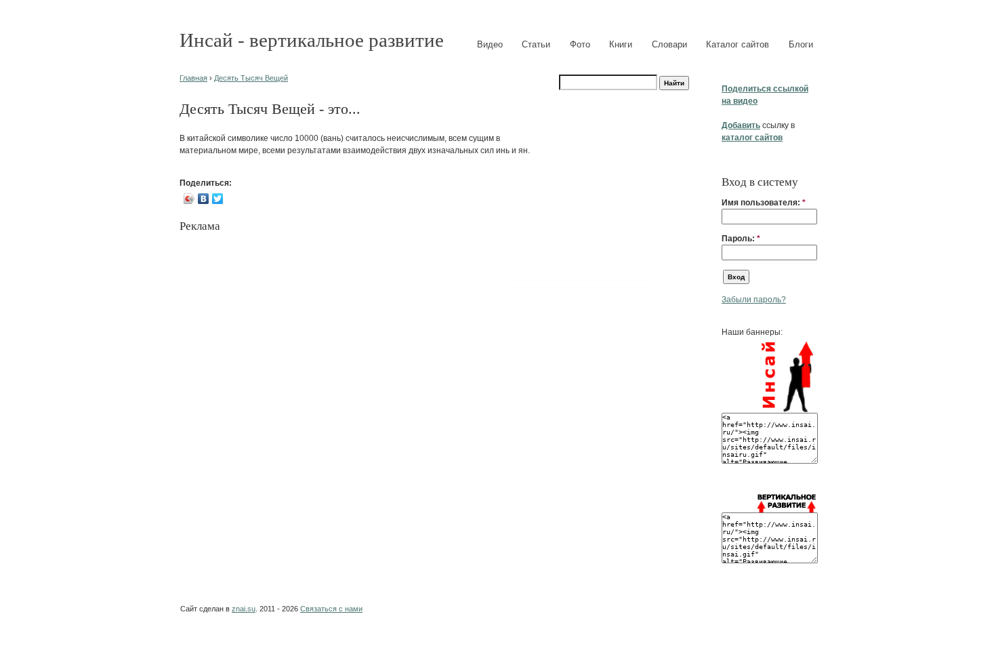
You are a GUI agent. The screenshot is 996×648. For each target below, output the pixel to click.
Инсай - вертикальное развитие (312, 40)
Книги (620, 44)
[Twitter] (218, 198)
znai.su (243, 609)
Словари (669, 44)
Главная (193, 78)
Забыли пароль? (754, 299)
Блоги (801, 44)
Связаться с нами (331, 609)
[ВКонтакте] (203, 198)
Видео (490, 44)
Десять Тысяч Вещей (251, 78)
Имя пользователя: (764, 202)
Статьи (536, 44)
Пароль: (741, 238)
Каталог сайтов (737, 44)
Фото (580, 44)
